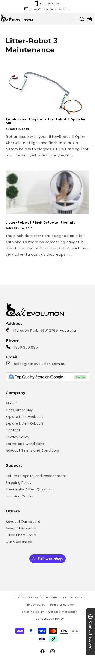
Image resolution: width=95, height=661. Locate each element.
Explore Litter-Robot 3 (24, 423)
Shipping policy (33, 612)
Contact (13, 430)
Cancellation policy (50, 619)
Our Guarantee (19, 541)
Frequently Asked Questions (30, 489)
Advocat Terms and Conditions (33, 450)
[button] (74, 19)
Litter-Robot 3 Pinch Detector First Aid (41, 223)
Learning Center (20, 496)
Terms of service (62, 604)
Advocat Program (21, 528)
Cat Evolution (49, 597)
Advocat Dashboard (23, 521)
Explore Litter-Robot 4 (25, 416)
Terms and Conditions (25, 443)
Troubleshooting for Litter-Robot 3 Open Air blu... (46, 121)
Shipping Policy (19, 482)
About (11, 403)
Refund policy (73, 597)
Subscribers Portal (21, 535)
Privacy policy (35, 604)
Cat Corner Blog (19, 410)
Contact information (62, 612)
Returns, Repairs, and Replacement (36, 476)
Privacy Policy (17, 437)
